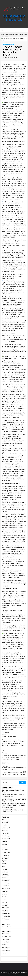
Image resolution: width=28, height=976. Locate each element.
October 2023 (5, 858)
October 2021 (5, 919)
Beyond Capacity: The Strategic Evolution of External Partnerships (13, 795)
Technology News (6, 947)
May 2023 (4, 866)
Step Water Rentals (14, 18)
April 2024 (4, 847)
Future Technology (8, 44)
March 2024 (4, 850)
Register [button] (4, 753)
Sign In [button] (4, 750)
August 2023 (5, 861)
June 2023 (4, 863)
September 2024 (6, 839)
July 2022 (4, 894)
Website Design (6, 950)
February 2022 (5, 908)
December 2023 (6, 852)
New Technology (6, 942)
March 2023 (4, 872)
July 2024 (4, 844)
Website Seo (5, 953)
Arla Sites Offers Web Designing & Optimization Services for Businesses (14, 773)
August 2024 (5, 841)
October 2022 (5, 885)
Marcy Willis (8, 57)
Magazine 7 (10, 973)
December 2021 (6, 913)
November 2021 (6, 916)
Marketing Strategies (7, 926)
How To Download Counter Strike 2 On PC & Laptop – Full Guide (12, 810)
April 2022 (4, 902)
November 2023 (6, 855)
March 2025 (4, 830)
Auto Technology (6, 933)
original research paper (8, 155)
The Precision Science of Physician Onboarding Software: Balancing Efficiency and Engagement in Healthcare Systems (13, 805)
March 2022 (4, 905)
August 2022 (5, 891)
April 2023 (4, 869)
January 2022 (5, 910)
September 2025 (6, 827)
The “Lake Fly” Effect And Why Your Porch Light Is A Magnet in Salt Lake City (14, 800)
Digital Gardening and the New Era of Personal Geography (13, 791)
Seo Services (5, 945)
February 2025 (5, 833)
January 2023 (5, 877)
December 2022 (6, 880)
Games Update (5, 939)
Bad (5, 763)
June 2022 (4, 897)
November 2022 (6, 883)
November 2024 (6, 836)
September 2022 (6, 888)
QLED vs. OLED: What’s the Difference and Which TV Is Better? (13, 768)
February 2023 (5, 874)
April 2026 (4, 819)
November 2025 (6, 825)
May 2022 (4, 899)
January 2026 (5, 822)
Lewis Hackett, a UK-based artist (10, 459)
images (8, 763)
